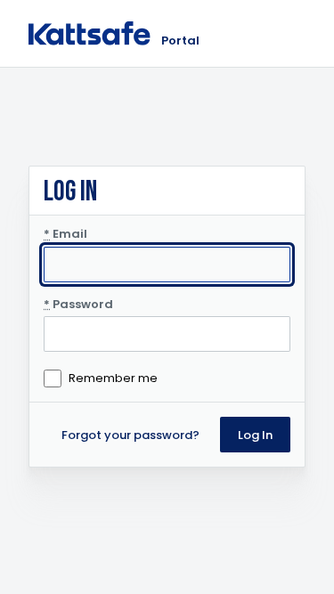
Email (65, 234)
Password (78, 304)
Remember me (113, 378)
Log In (255, 435)
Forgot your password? (130, 435)
